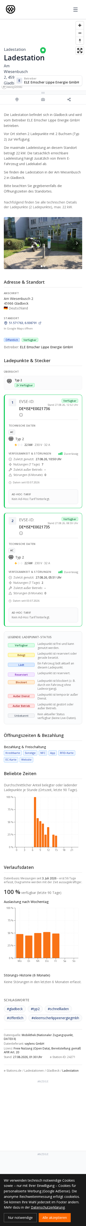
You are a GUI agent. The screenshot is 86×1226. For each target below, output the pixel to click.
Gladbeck (53, 1071)
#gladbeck (15, 1009)
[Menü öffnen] (75, 9)
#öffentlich (15, 1018)
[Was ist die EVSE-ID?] (21, 415)
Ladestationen (34, 1071)
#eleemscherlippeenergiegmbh (55, 1018)
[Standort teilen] (69, 99)
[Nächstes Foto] (77, 243)
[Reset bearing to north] (80, 40)
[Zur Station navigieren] (17, 99)
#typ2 (35, 1009)
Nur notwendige (20, 1217)
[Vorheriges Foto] (9, 243)
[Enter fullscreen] (80, 50)
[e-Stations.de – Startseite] (10, 9)
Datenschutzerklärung (48, 1207)
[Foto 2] (44, 266)
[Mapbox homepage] (11, 86)
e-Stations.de (13, 1071)
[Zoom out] (80, 33)
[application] (43, 825)
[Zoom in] (80, 25)
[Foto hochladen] (43, 99)
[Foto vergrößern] (43, 243)
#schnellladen (58, 1009)
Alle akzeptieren (55, 1217)
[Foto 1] (42, 266)
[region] (43, 55)
